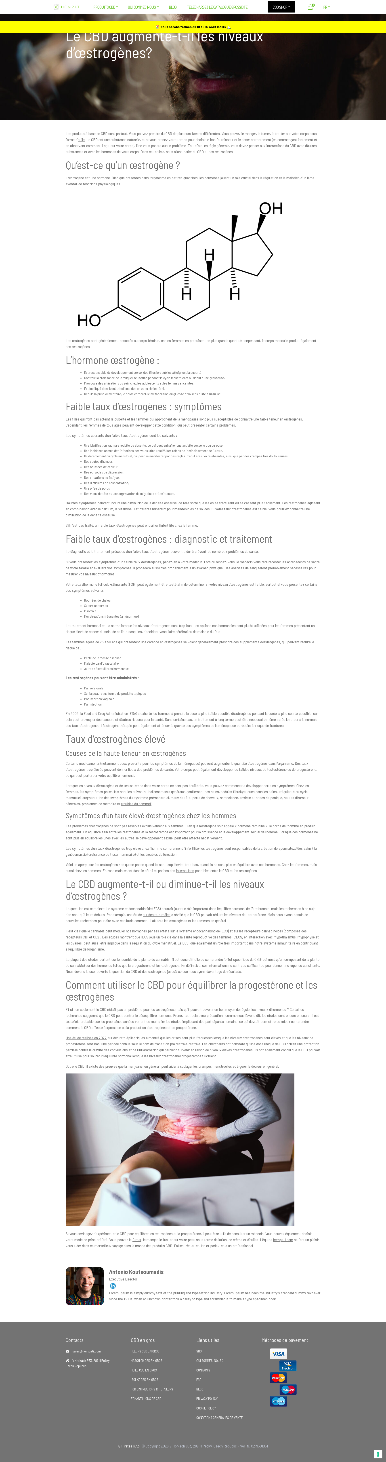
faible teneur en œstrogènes (281, 418)
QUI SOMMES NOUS (142, 7)
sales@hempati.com (86, 1351)
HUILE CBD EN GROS (144, 1370)
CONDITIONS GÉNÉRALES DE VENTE (219, 1417)
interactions (185, 870)
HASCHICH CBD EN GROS (146, 1360)
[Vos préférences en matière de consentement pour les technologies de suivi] (378, 1454)
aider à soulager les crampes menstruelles (200, 1066)
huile (81, 139)
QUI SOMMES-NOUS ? (210, 1360)
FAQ (198, 1379)
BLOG (172, 7)
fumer (136, 1239)
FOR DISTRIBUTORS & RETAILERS (152, 1389)
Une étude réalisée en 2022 (86, 1037)
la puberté (194, 372)
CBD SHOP (280, 7)
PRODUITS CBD (104, 7)
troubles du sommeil (136, 803)
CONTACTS (203, 1370)
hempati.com (283, 1239)
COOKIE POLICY (206, 1408)
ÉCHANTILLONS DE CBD (146, 1398)
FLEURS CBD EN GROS (145, 1351)
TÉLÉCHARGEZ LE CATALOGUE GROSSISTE (217, 7)
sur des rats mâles (156, 914)
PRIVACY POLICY (207, 1398)
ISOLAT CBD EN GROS (144, 1379)
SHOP (199, 1351)
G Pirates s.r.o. (129, 1445)
